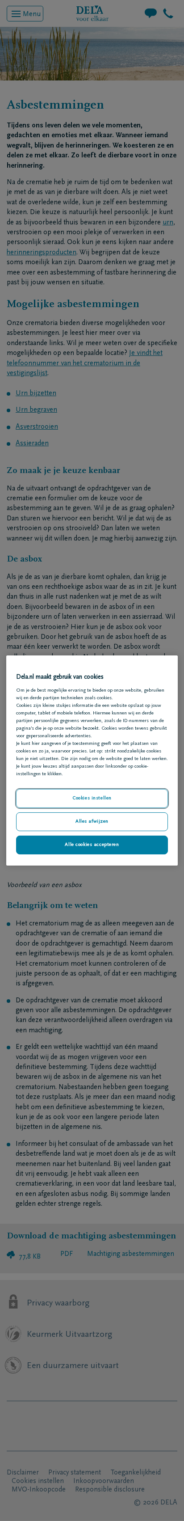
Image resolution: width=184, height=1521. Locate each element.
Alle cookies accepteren (92, 844)
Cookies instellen (92, 798)
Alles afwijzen (92, 821)
